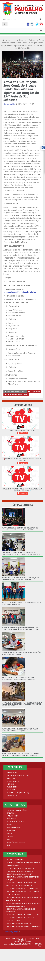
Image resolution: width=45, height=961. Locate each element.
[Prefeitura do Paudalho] (22, 8)
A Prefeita (11, 778)
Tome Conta (12, 830)
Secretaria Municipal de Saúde (19, 923)
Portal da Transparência (17, 810)
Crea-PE (10, 836)
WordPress (19, 945)
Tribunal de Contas (14, 827)
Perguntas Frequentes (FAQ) (18, 793)
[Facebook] (28, 24)
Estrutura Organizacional (18, 775)
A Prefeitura (12, 772)
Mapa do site (12, 795)
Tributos (10, 813)
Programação (35, 391)
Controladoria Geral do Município (20, 868)
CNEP (9, 845)
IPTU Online (11, 819)
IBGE (8, 839)
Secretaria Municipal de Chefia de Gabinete (23, 888)
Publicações (12, 787)
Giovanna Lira (9, 104)
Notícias (19, 40)
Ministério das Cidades (16, 842)
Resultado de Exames (15, 822)
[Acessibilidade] (5, 24)
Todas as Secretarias (15, 859)
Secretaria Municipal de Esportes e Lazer (23, 915)
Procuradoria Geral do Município (20, 871)
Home (7, 40)
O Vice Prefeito (13, 781)
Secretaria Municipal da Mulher (19, 874)
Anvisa (9, 833)
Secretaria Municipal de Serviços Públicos (23, 926)
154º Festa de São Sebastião (16, 391)
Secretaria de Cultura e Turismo (17, 394)
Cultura (31, 40)
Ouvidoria (11, 790)
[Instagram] (32, 24)
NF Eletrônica (12, 816)
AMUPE (9, 824)
